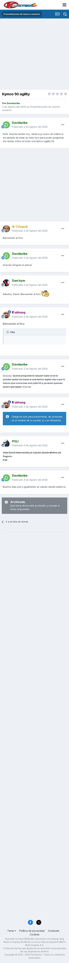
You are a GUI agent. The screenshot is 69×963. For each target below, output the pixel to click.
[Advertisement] (34, 54)
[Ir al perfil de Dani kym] (6, 282)
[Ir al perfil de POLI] (6, 443)
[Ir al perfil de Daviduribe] (6, 124)
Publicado (30, 126)
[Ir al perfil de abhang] (6, 314)
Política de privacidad (32, 930)
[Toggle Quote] (8, 332)
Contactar (53, 930)
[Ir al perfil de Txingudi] (6, 228)
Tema (11, 930)
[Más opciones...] (62, 125)
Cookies (34, 934)
